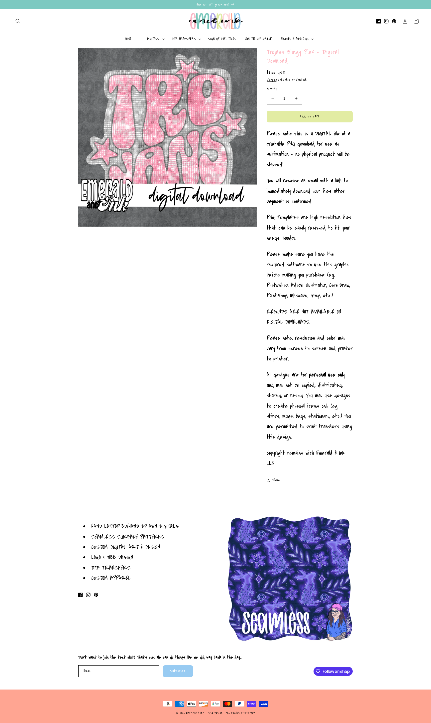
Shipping (272, 80)
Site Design (215, 713)
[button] (17, 21)
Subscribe (178, 671)
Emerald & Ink (195, 713)
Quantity (272, 88)
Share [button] (276, 480)
